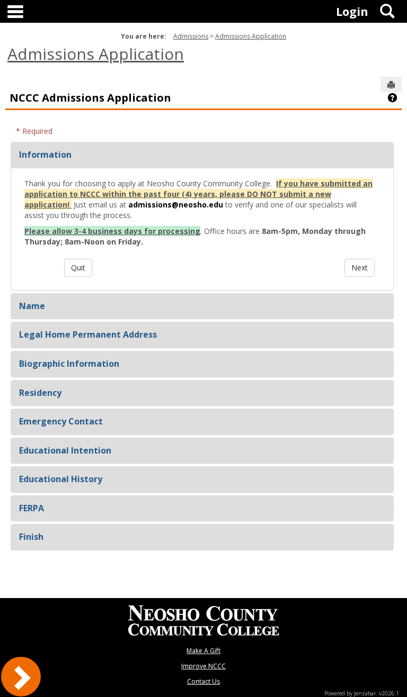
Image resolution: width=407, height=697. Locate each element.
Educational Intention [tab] (65, 450)
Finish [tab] (31, 536)
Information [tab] (45, 154)
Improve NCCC (203, 666)
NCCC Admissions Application (90, 97)
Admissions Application (250, 36)
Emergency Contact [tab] (61, 421)
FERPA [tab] (31, 508)
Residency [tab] (40, 393)
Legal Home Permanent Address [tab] (88, 334)
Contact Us (203, 681)
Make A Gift (203, 650)
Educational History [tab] (60, 479)
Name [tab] (32, 306)
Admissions (190, 36)
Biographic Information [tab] (69, 363)
